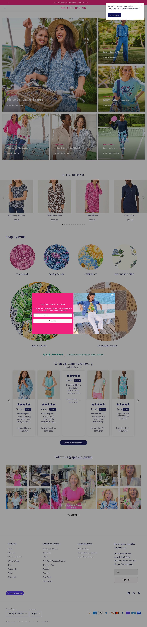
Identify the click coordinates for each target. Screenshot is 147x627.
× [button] (142, 4)
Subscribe (53, 321)
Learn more (114, 15)
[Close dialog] (113, 295)
